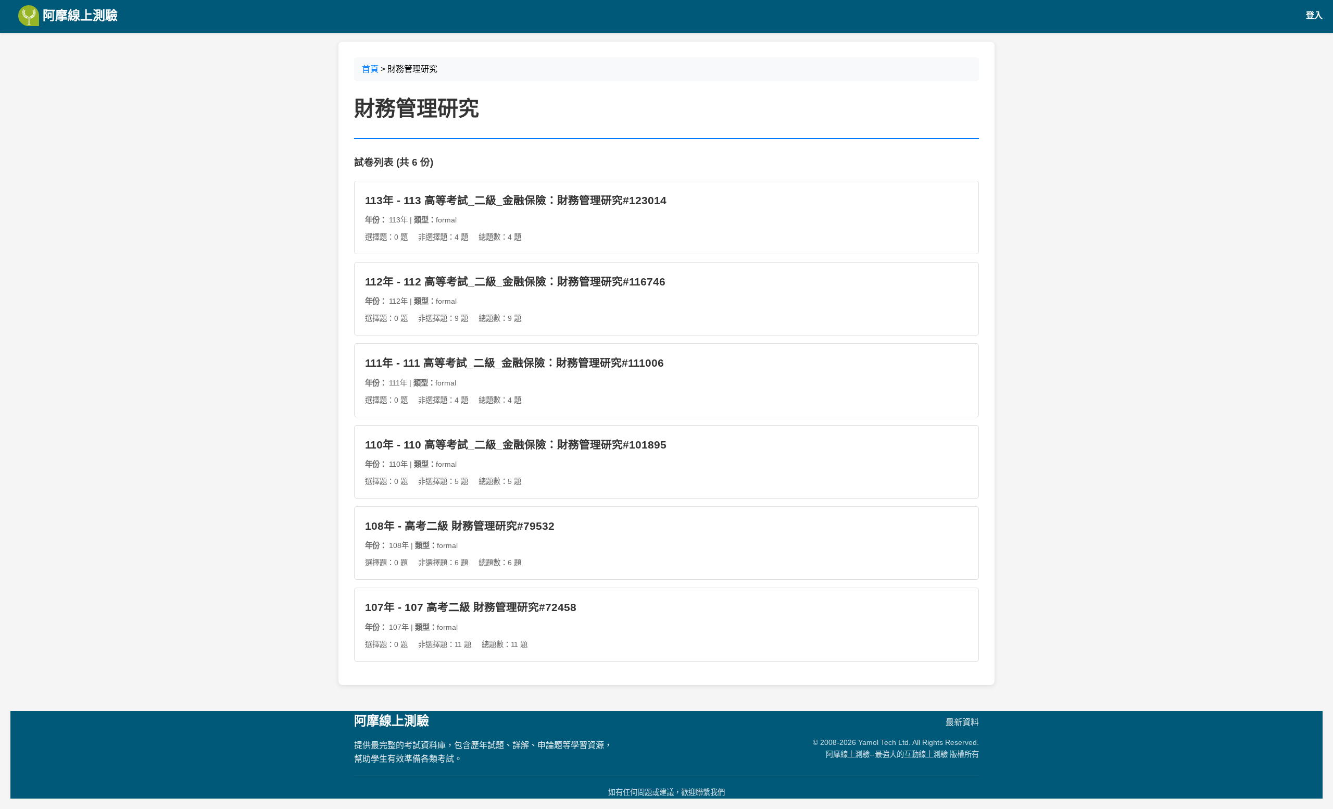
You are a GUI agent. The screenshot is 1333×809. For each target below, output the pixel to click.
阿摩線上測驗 (78, 15)
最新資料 (962, 722)
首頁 (370, 69)
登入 (1314, 15)
